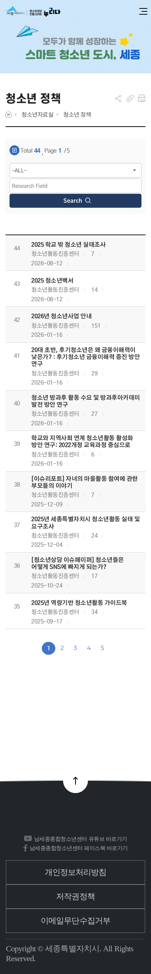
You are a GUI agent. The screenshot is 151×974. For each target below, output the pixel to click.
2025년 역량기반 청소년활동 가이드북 (79, 602)
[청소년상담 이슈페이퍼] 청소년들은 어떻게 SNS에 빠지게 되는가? (77, 563)
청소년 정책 (77, 114)
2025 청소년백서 (52, 280)
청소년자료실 (37, 114)
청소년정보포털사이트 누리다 (32, 12)
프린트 (142, 98)
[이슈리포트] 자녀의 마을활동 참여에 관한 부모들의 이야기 (84, 482)
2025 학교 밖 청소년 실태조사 (68, 244)
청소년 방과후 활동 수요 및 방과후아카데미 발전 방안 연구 (85, 401)
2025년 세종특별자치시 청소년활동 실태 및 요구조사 (85, 523)
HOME (8, 114)
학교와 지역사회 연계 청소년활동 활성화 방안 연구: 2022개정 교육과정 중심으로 (82, 441)
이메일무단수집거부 (75, 920)
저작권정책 (75, 896)
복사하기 (130, 98)
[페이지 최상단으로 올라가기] (75, 780)
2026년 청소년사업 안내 (61, 316)
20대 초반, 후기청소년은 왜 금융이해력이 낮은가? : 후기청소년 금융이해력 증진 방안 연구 (85, 357)
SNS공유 (118, 98)
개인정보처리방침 (76, 872)
